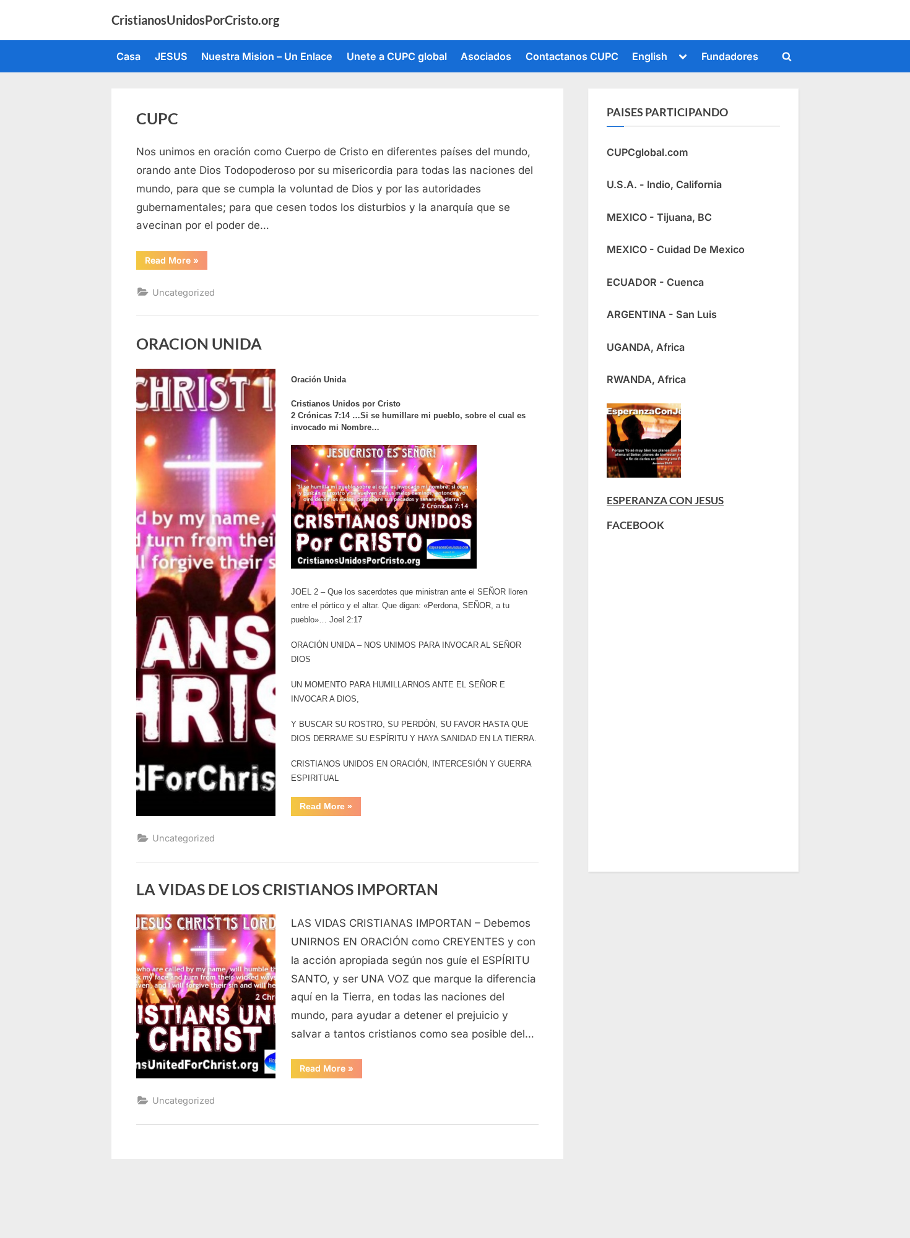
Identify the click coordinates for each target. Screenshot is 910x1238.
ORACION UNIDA (199, 344)
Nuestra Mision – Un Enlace (266, 56)
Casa (128, 56)
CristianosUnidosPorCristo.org (195, 19)
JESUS (171, 56)
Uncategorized (183, 292)
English (649, 56)
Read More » (176, 259)
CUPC (157, 118)
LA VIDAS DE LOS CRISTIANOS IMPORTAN (287, 889)
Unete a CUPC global (397, 56)
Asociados (486, 56)
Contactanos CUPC (572, 56)
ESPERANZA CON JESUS (665, 500)
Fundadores (729, 56)
